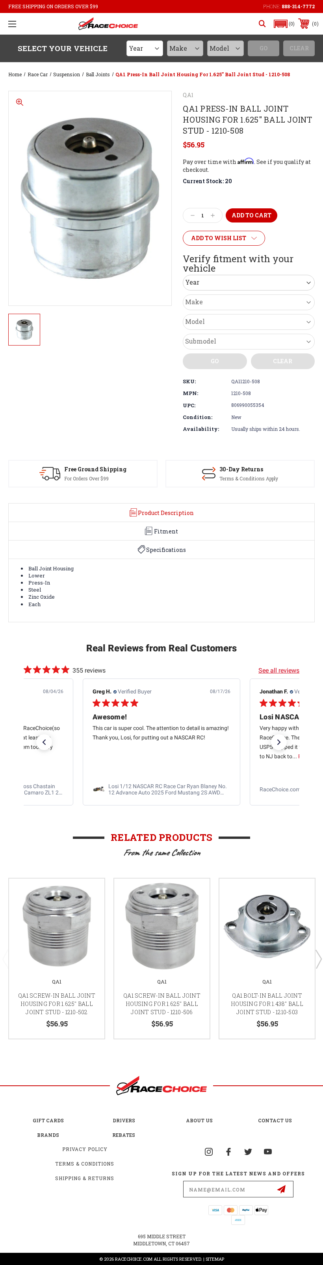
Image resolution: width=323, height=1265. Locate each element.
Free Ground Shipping (95, 469)
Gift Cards (48, 1120)
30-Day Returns (241, 469)
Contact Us (275, 1120)
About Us (199, 1120)
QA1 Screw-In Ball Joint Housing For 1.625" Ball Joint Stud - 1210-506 (161, 1004)
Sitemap (215, 1259)
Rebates (123, 1135)
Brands (48, 1135)
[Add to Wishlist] (89, 893)
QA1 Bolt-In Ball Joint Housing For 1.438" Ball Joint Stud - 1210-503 (267, 1004)
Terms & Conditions (84, 1163)
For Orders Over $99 (86, 478)
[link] (161, 789)
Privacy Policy (85, 1149)
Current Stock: (207, 181)
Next (318, 959)
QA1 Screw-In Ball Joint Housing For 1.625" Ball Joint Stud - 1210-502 (56, 1004)
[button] (284, 24)
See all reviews (278, 670)
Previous (5, 959)
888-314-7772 (298, 6)
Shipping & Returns (84, 1178)
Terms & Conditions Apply (248, 478)
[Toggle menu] (12, 24)
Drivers (124, 1120)
